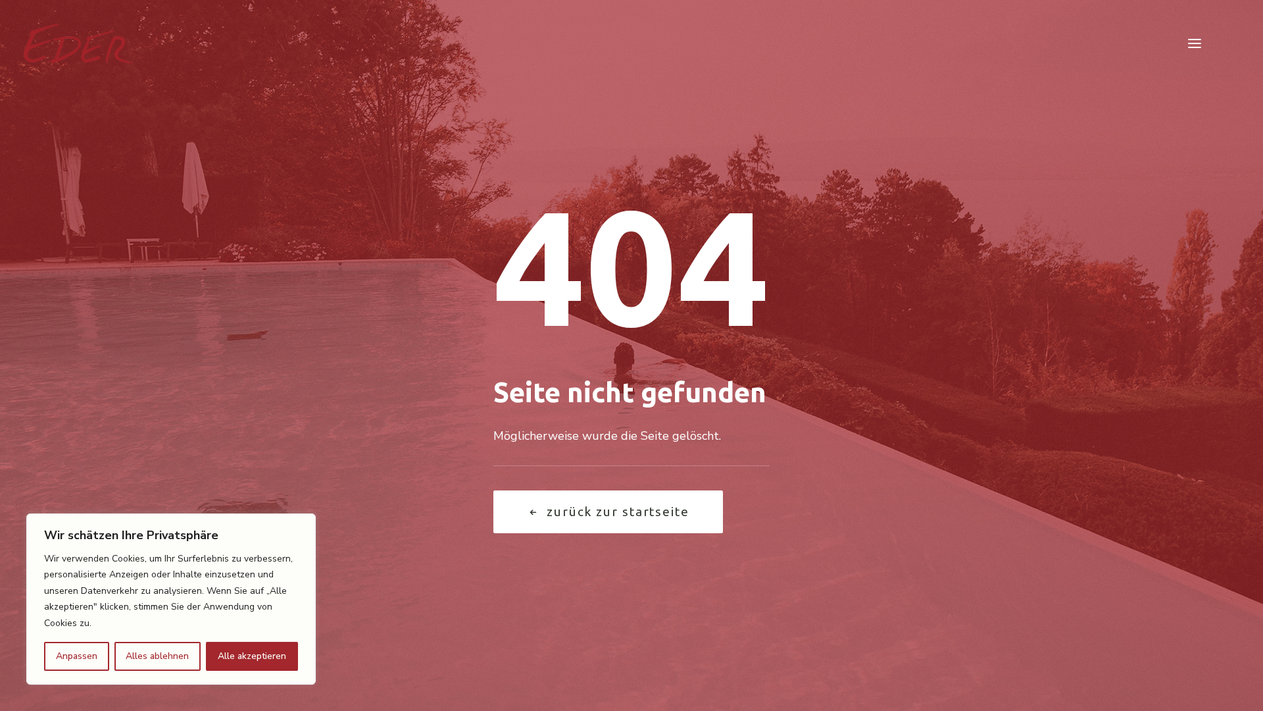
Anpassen (76, 656)
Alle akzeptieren (252, 656)
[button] (1194, 43)
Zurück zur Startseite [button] (618, 511)
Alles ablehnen (157, 656)
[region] (171, 599)
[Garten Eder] (78, 43)
